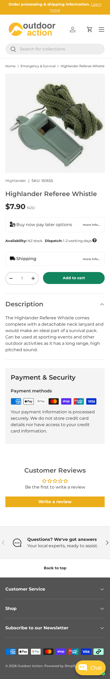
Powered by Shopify (60, 666)
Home (10, 66)
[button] (90, 29)
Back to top (55, 568)
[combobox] (55, 49)
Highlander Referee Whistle (82, 66)
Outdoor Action (30, 666)
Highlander (15, 180)
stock (50, 240)
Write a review (55, 501)
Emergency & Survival (38, 66)
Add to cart (74, 277)
